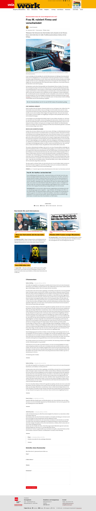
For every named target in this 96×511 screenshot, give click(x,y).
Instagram (47, 508)
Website (28, 465)
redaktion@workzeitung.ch (68, 503)
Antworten (28, 357)
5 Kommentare (39, 30)
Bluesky (41, 508)
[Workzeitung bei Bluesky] (65, 0)
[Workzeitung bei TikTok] (69, 0)
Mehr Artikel (46, 30)
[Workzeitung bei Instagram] (67, 0)
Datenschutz (79, 508)
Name (27, 453)
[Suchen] (68, 5)
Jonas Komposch (33, 27)
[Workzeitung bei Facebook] (63, 0)
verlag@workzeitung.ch (67, 504)
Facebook (36, 508)
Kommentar (29, 470)
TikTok (53, 508)
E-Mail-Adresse (29, 459)
